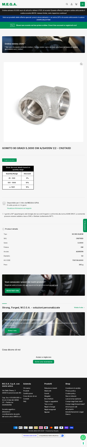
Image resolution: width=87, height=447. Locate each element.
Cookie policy (70, 393)
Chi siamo (26, 388)
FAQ (24, 401)
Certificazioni (28, 393)
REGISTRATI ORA (12, 291)
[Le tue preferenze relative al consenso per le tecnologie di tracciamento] (83, 443)
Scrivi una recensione (43, 362)
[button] (42, 427)
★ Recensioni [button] (85, 225)
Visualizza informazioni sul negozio (19, 208)
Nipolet (47, 412)
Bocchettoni (48, 399)
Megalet (47, 396)
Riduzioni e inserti (50, 388)
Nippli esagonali (50, 409)
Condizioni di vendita (72, 388)
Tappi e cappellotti (51, 401)
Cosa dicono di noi (30, 396)
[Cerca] (67, 4)
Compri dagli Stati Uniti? (74, 401)
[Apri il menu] (82, 4)
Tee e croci (48, 404)
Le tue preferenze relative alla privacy (49, 435)
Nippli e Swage (49, 407)
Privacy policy (70, 391)
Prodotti (26, 391)
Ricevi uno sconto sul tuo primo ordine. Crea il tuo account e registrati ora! (46, 25)
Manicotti (47, 391)
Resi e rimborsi (70, 396)
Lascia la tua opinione (73, 399)
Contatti (26, 399)
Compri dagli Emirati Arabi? (75, 404)
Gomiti (46, 393)
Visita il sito (78, 307)
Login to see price (9, 160)
